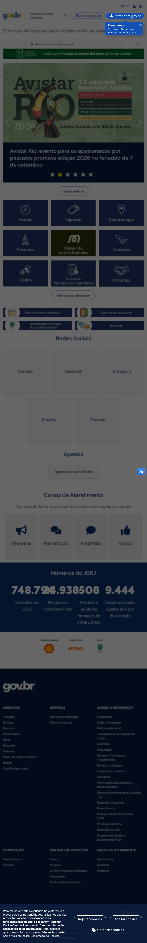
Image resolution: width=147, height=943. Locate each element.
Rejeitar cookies (90, 919)
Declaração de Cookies (45, 935)
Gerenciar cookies (110, 929)
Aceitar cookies (126, 919)
